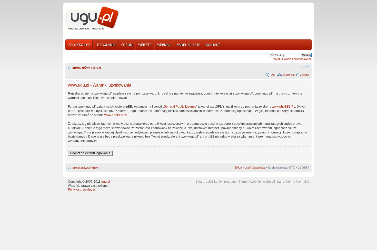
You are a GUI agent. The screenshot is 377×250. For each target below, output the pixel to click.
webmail (269, 181)
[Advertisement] (217, 18)
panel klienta (286, 181)
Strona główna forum (86, 67)
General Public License (180, 106)
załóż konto (214, 181)
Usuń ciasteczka (254, 167)
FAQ (272, 74)
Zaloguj (304, 74)
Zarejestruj (287, 74)
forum (245, 181)
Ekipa (238, 167)
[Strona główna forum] (92, 18)
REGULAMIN (106, 45)
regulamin (231, 181)
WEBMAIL (164, 45)
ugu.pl (105, 181)
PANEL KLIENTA (188, 45)
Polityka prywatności (82, 189)
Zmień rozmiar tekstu (305, 66)
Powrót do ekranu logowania (90, 153)
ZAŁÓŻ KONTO (79, 45)
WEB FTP (145, 45)
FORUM (127, 45)
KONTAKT (213, 45)
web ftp (256, 181)
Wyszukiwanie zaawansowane (292, 58)
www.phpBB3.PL (283, 106)
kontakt (302, 181)
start (201, 181)
